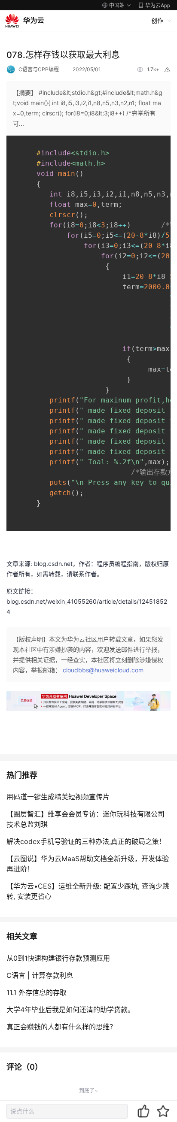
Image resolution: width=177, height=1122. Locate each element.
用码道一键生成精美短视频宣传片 (58, 796)
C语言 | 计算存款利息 (39, 975)
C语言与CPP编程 (38, 69)
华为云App (157, 5)
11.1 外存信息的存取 (36, 992)
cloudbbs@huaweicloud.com (103, 670)
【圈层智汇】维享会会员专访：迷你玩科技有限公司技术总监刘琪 (85, 819)
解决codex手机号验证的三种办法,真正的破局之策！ (86, 841)
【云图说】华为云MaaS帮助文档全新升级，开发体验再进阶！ (87, 863)
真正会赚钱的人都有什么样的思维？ (61, 1026)
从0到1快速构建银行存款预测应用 (58, 958)
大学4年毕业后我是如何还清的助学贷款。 (70, 1009)
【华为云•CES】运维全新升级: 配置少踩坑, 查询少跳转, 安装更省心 (87, 891)
